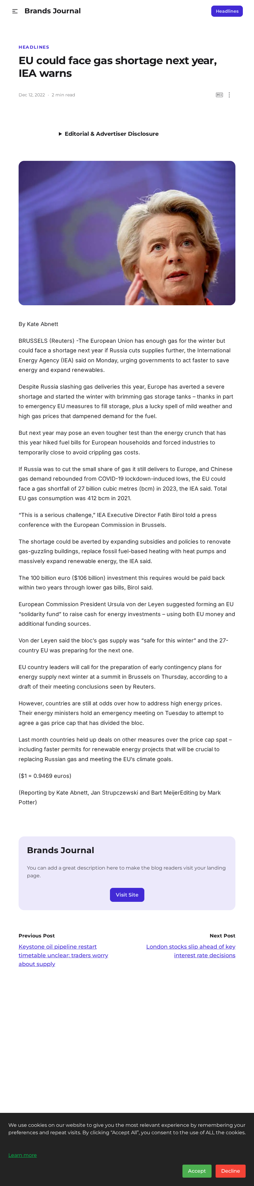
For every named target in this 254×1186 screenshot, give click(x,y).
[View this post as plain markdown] (219, 95)
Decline (230, 1171)
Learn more (22, 1155)
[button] (15, 11)
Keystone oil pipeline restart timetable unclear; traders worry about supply (63, 955)
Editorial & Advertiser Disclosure (112, 133)
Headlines (227, 11)
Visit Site (127, 895)
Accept (197, 1171)
